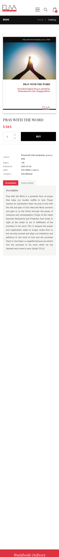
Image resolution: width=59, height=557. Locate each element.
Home (40, 19)
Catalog (52, 19)
